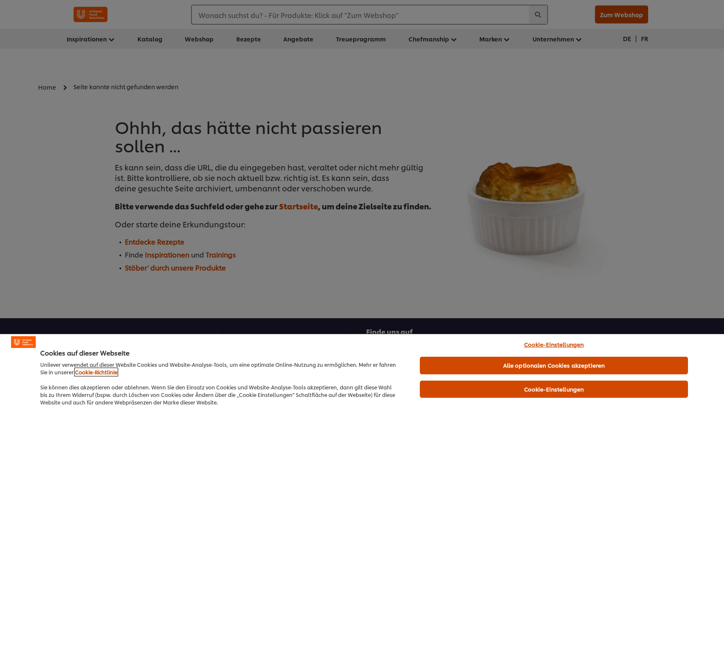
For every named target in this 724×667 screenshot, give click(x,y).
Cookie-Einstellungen (554, 344)
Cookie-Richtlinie (96, 372)
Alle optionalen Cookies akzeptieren (554, 365)
